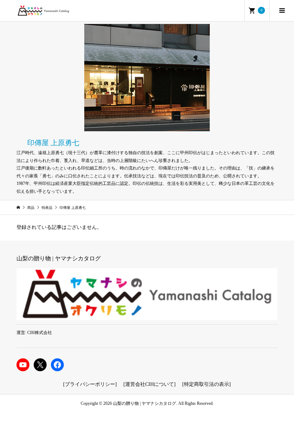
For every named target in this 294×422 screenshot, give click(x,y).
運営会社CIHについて (149, 384)
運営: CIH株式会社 (34, 332)
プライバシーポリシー (90, 384)
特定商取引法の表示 (206, 384)
